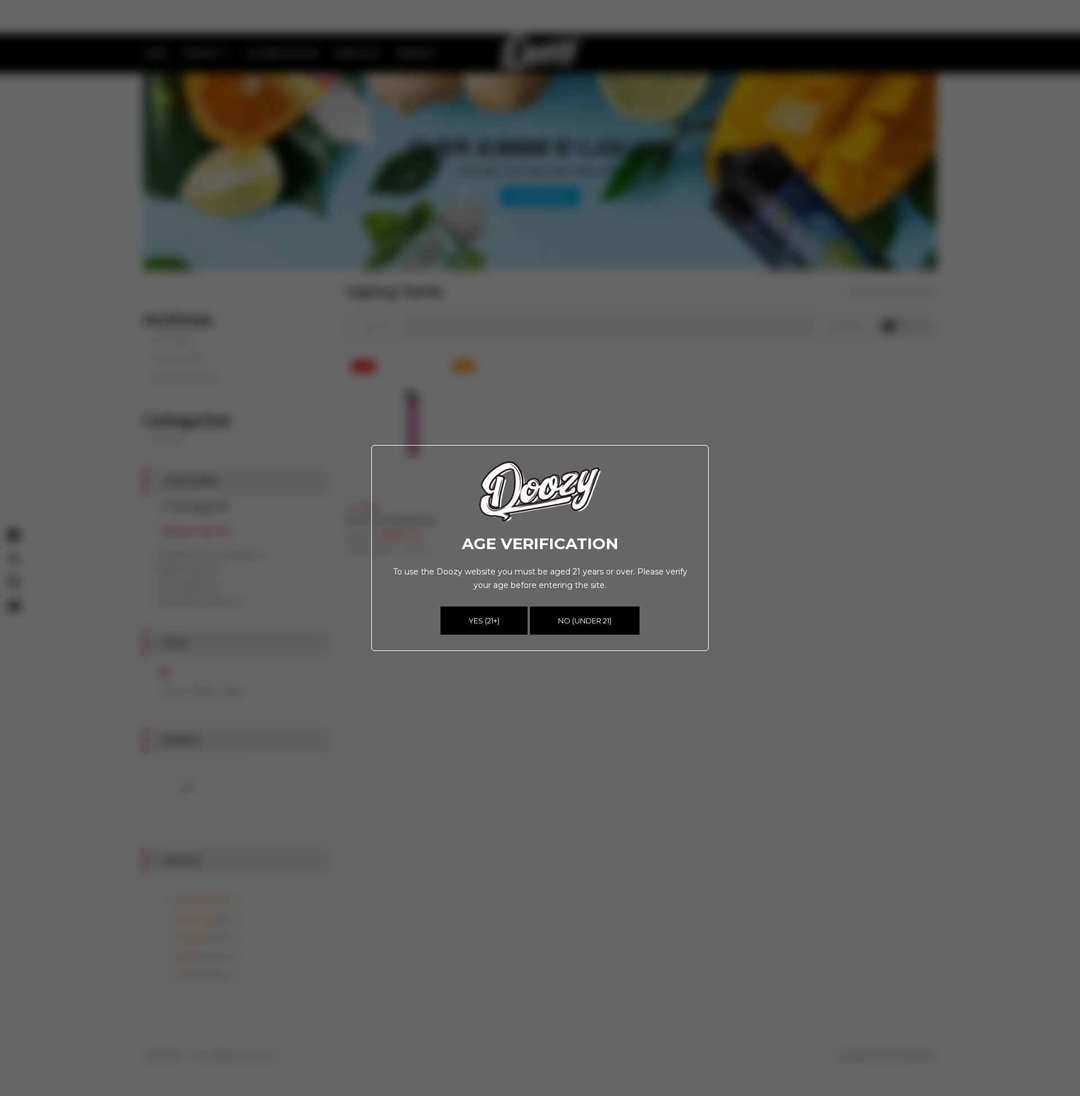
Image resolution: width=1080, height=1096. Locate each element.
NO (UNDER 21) (584, 620)
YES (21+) (484, 620)
